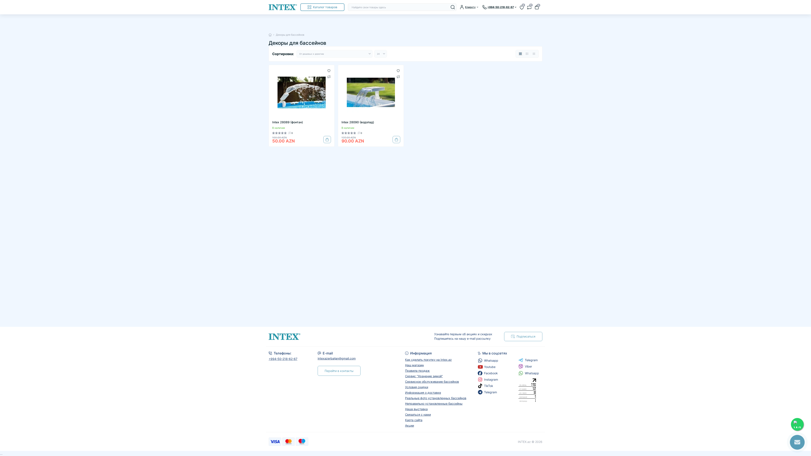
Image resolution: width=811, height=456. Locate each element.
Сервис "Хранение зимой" (424, 376)
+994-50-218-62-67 (283, 359)
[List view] (527, 54)
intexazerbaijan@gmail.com (337, 358)
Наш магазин (414, 365)
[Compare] (329, 76)
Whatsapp (532, 373)
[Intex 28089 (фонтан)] (301, 92)
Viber (528, 366)
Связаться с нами (418, 414)
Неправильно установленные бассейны (434, 403)
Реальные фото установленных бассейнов (435, 398)
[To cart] (327, 139)
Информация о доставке (423, 392)
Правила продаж (417, 370)
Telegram (531, 360)
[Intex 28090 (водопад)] (371, 92)
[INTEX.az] (336, 336)
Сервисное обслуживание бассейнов (432, 381)
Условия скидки (416, 387)
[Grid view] (520, 54)
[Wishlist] (329, 70)
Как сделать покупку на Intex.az (428, 359)
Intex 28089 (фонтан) (287, 122)
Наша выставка (416, 409)
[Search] (453, 7)
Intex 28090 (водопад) (358, 122)
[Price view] (534, 54)
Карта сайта (413, 420)
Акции (409, 425)
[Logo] (283, 7)
